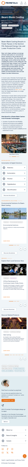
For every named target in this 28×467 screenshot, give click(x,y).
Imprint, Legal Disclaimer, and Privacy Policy (13, 460)
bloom (20, 89)
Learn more (6, 241)
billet (16, 89)
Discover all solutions (9, 195)
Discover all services (9, 309)
